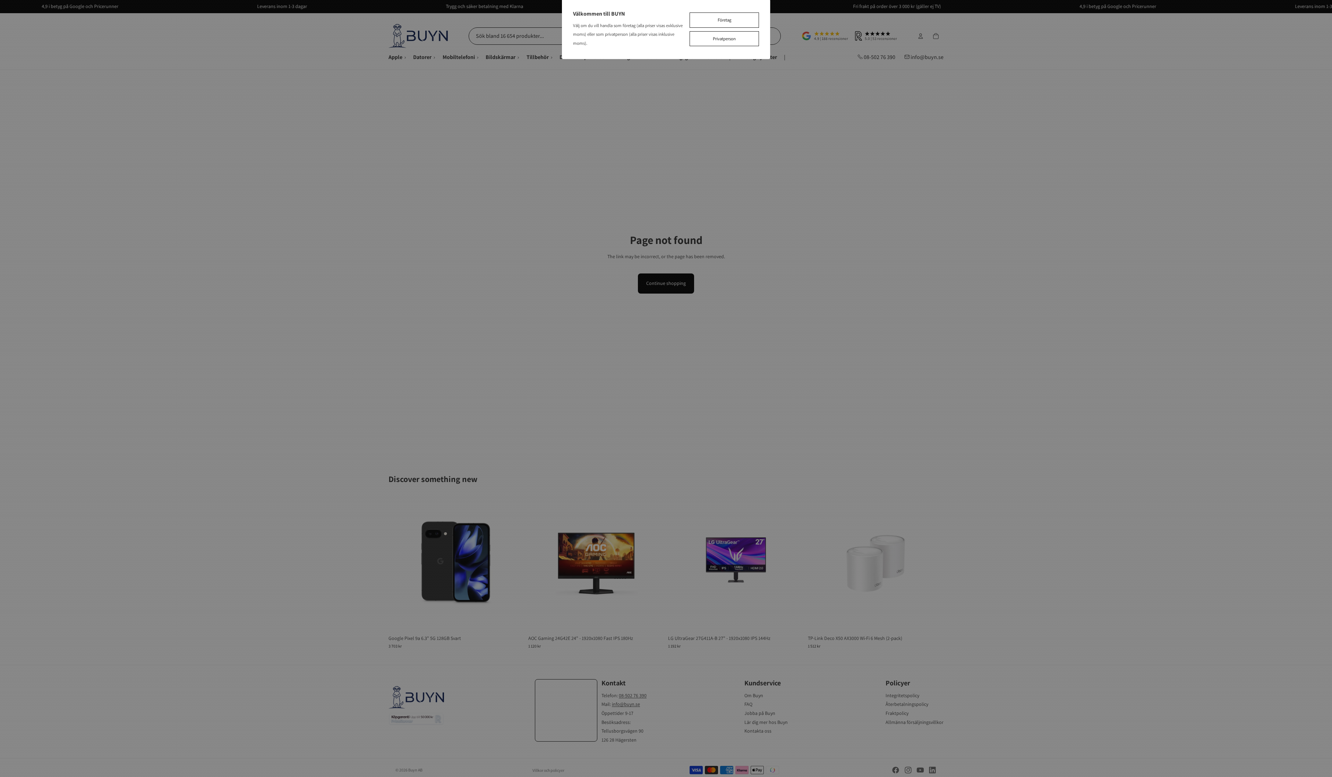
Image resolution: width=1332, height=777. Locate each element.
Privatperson (724, 39)
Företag (724, 20)
